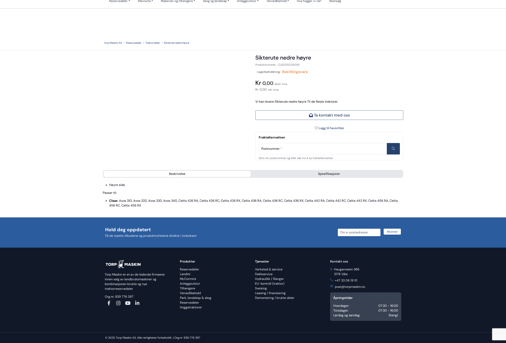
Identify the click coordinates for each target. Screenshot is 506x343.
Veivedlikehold (190, 293)
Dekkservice (264, 274)
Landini (185, 274)
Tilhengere (187, 288)
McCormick (188, 279)
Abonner (392, 231)
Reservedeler (189, 269)
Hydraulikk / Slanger (269, 279)
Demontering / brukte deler (274, 298)
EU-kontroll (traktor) (269, 283)
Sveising (261, 288)
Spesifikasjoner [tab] (329, 174)
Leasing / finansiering (270, 293)
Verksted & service (268, 269)
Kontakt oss (339, 261)
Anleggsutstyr (190, 283)
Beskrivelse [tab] (177, 174)
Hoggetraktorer (191, 307)
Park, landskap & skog (195, 298)
